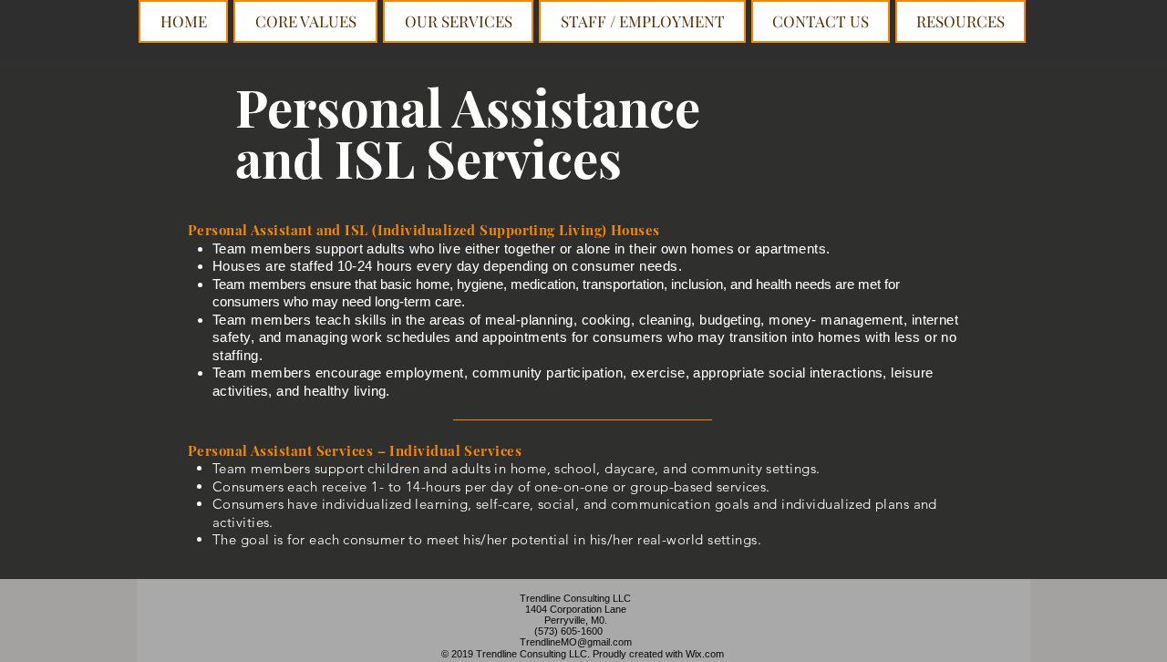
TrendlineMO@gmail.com (576, 641)
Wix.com (705, 653)
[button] (458, 21)
